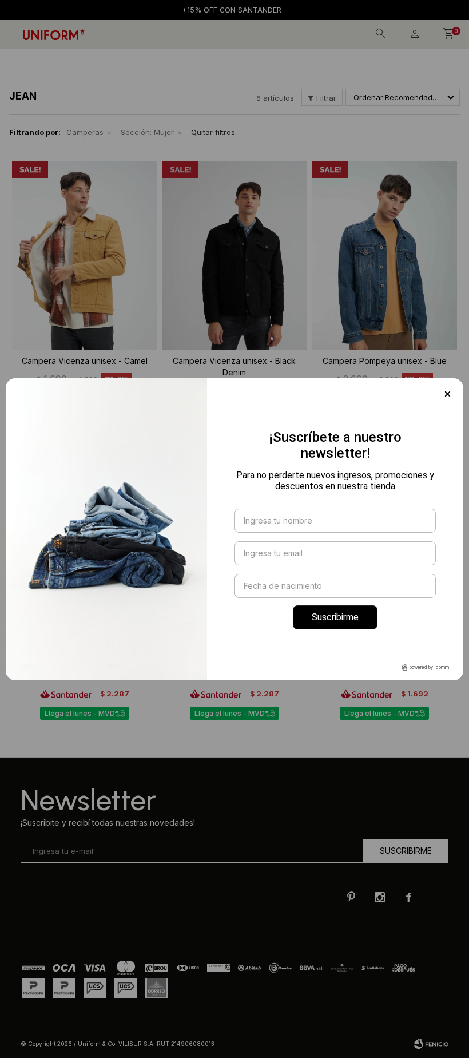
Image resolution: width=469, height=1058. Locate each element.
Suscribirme (335, 617)
